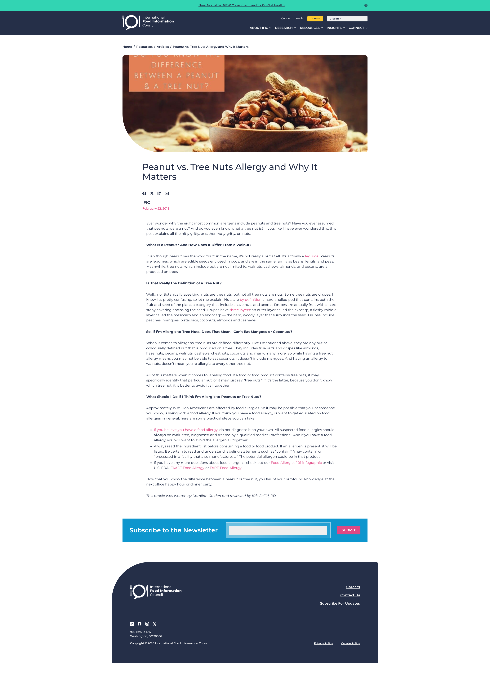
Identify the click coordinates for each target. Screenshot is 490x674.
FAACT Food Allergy (187, 468)
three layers (240, 310)
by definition (250, 300)
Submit (349, 530)
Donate (315, 18)
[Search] (329, 18)
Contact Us (350, 595)
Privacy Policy (323, 643)
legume (311, 256)
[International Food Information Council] (148, 22)
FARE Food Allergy (226, 468)
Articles (163, 47)
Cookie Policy (350, 643)
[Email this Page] (167, 193)
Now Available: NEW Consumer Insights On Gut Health (241, 5)
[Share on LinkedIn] (159, 193)
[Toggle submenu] (270, 27)
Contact (286, 18)
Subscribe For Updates (340, 603)
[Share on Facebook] (144, 193)
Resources (144, 47)
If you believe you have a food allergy (186, 430)
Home (127, 47)
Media (300, 18)
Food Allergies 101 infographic (296, 463)
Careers (353, 587)
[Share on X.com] (152, 193)
